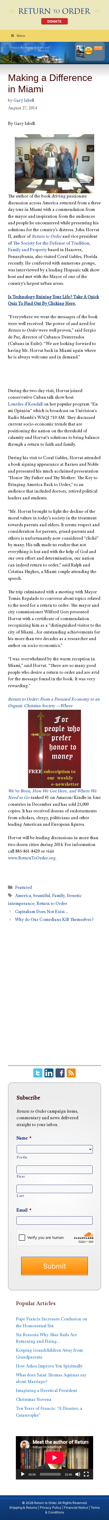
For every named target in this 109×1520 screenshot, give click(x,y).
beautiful (41, 896)
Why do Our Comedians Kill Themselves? (54, 920)
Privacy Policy (50, 1507)
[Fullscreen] (86, 1474)
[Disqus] (54, 997)
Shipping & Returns (23, 1507)
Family (58, 896)
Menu (21, 36)
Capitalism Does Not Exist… (41, 912)
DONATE (54, 21)
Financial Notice (76, 1507)
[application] (54, 1457)
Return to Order (52, 904)
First (21, 1177)
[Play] (22, 1474)
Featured (23, 888)
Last (20, 1196)
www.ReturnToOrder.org (32, 858)
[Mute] (77, 1474)
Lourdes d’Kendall (25, 404)
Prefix (22, 1157)
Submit (54, 1266)
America (23, 896)
